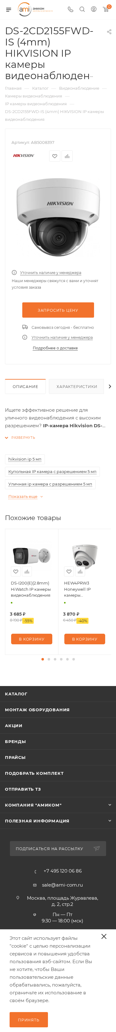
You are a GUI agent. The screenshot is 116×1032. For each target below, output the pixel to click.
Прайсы (15, 757)
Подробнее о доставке (55, 348)
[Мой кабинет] (94, 10)
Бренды (15, 741)
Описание (25, 386)
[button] (43, 659)
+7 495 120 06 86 (63, 871)
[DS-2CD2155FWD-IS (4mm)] (58, 217)
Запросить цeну (58, 310)
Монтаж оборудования (37, 709)
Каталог (16, 693)
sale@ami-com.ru (62, 885)
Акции (14, 725)
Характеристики (77, 386)
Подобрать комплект (34, 773)
